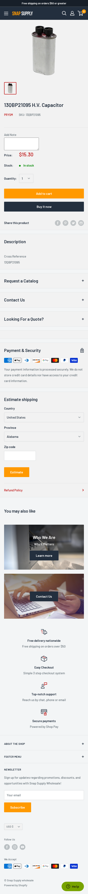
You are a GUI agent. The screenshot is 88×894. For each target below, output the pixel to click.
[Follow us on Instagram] (15, 847)
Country (9, 408)
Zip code (9, 447)
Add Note (10, 135)
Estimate (16, 472)
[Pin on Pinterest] (65, 223)
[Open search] (64, 13)
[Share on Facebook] (58, 223)
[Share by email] (81, 223)
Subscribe (17, 807)
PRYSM (8, 115)
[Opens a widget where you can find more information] (72, 887)
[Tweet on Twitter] (73, 223)
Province (10, 427)
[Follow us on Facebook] (7, 847)
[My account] (72, 13)
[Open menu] (6, 13)
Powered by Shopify (15, 885)
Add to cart (44, 193)
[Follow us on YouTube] (22, 847)
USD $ (9, 826)
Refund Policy (13, 490)
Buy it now (44, 206)
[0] (80, 13)
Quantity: (10, 178)
